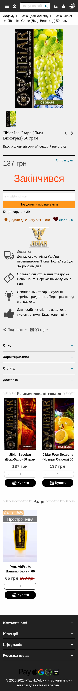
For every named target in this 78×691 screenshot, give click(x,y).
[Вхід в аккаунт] (63, 6)
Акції (39, 501)
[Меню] (7, 6)
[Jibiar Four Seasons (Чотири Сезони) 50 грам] (58, 424)
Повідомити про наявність (39, 204)
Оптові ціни (64, 160)
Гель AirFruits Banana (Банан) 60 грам (20, 571)
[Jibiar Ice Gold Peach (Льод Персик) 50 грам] (66, 133)
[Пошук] (46, 6)
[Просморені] (14, 6)
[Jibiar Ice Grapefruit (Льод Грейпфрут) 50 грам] (72, 133)
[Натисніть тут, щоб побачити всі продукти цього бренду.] (39, 238)
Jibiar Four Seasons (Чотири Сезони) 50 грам (57, 459)
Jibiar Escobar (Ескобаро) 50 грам (20, 457)
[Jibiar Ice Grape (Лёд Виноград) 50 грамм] (39, 105)
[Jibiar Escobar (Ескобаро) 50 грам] (20, 424)
